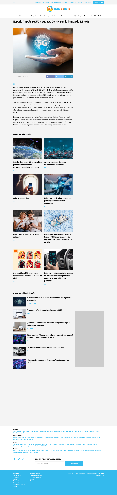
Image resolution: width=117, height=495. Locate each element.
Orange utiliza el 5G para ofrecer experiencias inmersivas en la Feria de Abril (27, 275)
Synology (25, 452)
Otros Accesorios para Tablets (69, 437)
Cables (15, 429)
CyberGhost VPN (22, 450)
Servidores (30, 439)
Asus (14, 450)
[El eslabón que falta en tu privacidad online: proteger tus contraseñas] (19, 301)
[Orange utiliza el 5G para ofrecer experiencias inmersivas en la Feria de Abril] (27, 259)
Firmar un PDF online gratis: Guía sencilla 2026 (44, 310)
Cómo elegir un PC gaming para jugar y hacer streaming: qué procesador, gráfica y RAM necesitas (50, 336)
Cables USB (92, 431)
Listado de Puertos (35, 473)
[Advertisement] (89, 339)
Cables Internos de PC (81, 431)
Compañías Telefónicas (36, 475)
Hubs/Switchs (53, 444)
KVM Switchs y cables (19, 433)
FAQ (75, 16)
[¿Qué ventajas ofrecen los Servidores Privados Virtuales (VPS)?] (19, 364)
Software (29, 313)
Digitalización (68, 16)
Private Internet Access (87, 450)
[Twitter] (18, 460)
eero (42, 450)
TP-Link (31, 452)
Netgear (70, 450)
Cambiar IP (88, 2)
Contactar (32, 482)
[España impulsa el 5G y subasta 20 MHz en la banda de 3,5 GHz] (43, 50)
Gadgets (80, 16)
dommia (101, 475)
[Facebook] (14, 460)
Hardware (87, 16)
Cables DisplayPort (68, 431)
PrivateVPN (98, 450)
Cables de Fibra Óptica (46, 431)
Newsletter (33, 481)
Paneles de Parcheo (63, 444)
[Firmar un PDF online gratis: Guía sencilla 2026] (19, 314)
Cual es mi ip (38, 2)
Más (99, 16)
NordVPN (76, 450)
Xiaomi (36, 452)
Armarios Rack (37, 444)
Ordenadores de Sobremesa (35, 437)
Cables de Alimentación (32, 431)
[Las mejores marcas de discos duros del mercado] (19, 351)
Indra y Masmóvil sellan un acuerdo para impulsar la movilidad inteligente (57, 200)
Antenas (29, 444)
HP (49, 450)
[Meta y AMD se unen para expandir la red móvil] (27, 221)
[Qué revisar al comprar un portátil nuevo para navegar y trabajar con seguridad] (19, 326)
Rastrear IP (81, 2)
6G (20, 16)
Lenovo (65, 450)
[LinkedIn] (27, 460)
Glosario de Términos (19, 484)
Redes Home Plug (87, 444)
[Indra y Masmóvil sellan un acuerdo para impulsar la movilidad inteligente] (58, 184)
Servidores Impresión (19, 446)
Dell (33, 450)
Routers (95, 444)
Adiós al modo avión (21, 198)
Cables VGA (99, 431)
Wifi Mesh (46, 446)
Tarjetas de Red (31, 446)
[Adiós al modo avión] (27, 184)
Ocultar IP (73, 2)
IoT (95, 16)
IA (92, 16)
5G (16, 16)
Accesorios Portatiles (19, 437)
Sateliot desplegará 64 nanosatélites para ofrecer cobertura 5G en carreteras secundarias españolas (27, 164)
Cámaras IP (45, 444)
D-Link (29, 450)
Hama (46, 450)
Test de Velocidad (56, 2)
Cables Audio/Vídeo (19, 431)
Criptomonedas (58, 16)
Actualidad (46, 2)
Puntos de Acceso (75, 444)
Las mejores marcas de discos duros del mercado (45, 347)
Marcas (15, 448)
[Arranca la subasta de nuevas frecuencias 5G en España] (58, 148)
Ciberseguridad (48, 16)
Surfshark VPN (17, 452)
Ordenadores (17, 435)
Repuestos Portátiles (19, 439)
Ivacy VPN (59, 450)
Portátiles (88, 437)
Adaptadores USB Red (19, 444)
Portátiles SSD (96, 437)
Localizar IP (66, 2)
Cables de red (58, 431)
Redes (15, 442)
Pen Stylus (82, 437)
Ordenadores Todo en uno (51, 437)
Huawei (53, 450)
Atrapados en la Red (36, 16)
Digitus (38, 450)
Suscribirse (74, 464)
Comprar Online (98, 2)
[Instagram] (23, 460)
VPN (41, 446)
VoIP (38, 446)
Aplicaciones (25, 16)
